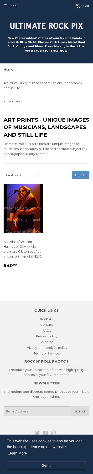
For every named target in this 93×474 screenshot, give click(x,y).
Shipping (46, 342)
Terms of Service (46, 353)
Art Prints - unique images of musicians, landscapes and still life (43, 85)
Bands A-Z (47, 319)
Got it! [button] (46, 465)
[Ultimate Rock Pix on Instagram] (53, 434)
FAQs (46, 330)
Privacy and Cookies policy (46, 348)
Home (8, 69)
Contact (46, 324)
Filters (80, 175)
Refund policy (46, 336)
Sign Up (80, 411)
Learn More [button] (17, 453)
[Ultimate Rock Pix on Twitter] (37, 434)
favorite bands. (58, 375)
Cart (85, 6)
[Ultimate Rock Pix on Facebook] (45, 434)
